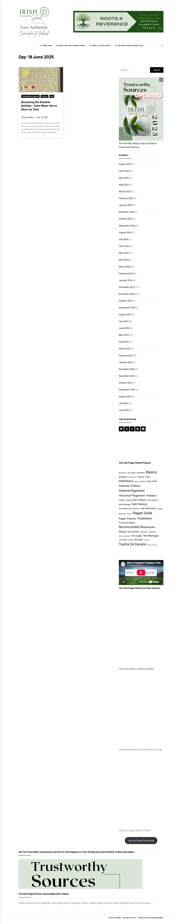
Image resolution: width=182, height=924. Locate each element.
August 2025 (125, 164)
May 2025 (124, 178)
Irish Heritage (124, 504)
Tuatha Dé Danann (132, 544)
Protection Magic (127, 522)
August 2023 (125, 314)
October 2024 (125, 218)
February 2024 (126, 273)
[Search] (162, 45)
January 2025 (125, 205)
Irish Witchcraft (148, 508)
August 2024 (125, 232)
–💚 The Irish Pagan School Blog (128, 45)
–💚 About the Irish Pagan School (70, 45)
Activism (122, 473)
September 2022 (127, 389)
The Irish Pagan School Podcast (135, 463)
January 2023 (125, 362)
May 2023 (124, 335)
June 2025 (124, 171)
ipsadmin (30, 117)
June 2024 (124, 246)
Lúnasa (159, 509)
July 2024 (123, 239)
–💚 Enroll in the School (99, 45)
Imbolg (128, 500)
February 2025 (126, 198)
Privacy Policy (129, 918)
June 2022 (124, 410)
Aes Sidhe (131, 473)
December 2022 (127, 369)
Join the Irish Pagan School (150, 918)
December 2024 (127, 212)
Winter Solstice (152, 545)
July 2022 (123, 403)
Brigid (147, 477)
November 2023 (127, 294)
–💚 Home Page (45, 45)
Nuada (129, 514)
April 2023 (124, 341)
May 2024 (124, 253)
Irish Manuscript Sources (129, 508)
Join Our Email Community (141, 840)
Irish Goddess (152, 500)
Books (141, 477)
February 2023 (126, 355)
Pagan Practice (127, 518)
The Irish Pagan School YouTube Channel (139, 588)
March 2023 (125, 348)
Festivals (44, 96)
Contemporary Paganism (30, 96)
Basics (151, 472)
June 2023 (124, 328)
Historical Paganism (132, 495)
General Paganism (132, 490)
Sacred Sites (133, 532)
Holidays (151, 495)
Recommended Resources (137, 527)
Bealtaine (123, 477)
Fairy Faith (152, 481)
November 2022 (127, 376)
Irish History (139, 504)
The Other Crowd (126, 540)
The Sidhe (138, 539)
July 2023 (123, 321)
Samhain (143, 532)
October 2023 (125, 300)
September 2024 (127, 225)
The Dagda (136, 536)
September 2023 (127, 307)
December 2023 (127, 287)
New (51, 96)
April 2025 (124, 184)
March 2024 (125, 266)
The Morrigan (151, 535)
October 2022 (125, 382)
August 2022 (125, 396)
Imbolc (122, 500)
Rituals (122, 531)
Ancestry (141, 472)
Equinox (136, 481)
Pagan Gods (142, 513)
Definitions (126, 481)
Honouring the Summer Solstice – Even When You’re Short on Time (39, 105)
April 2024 (124, 259)
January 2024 (125, 280)
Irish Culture (139, 499)
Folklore (135, 485)
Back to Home (115, 918)
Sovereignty (152, 532)
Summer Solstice (124, 536)
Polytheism (144, 518)
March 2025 (125, 191)
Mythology (122, 514)
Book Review (133, 477)
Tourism (147, 540)
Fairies (142, 481)
